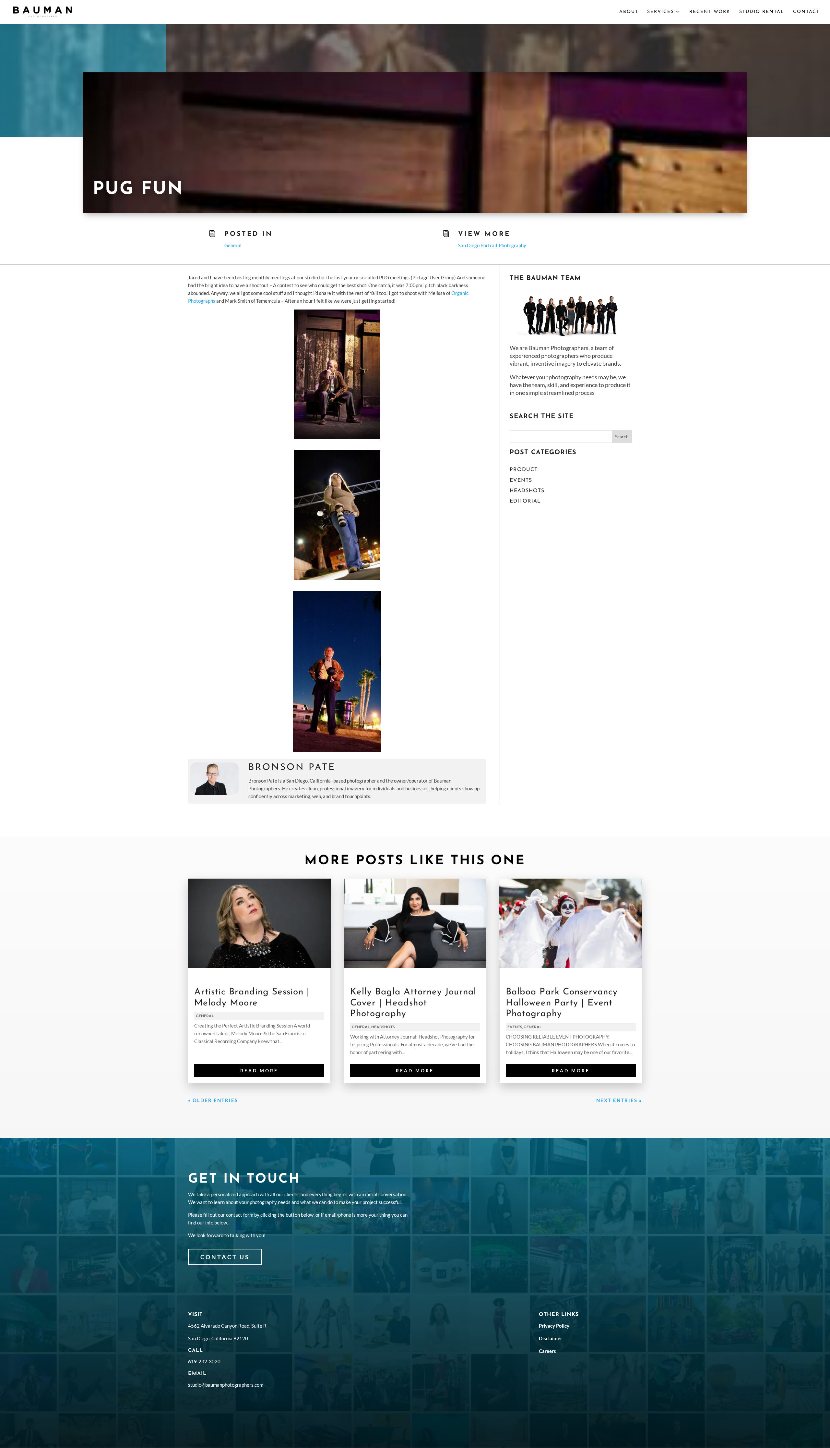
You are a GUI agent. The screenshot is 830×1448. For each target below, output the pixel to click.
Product (524, 469)
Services (660, 12)
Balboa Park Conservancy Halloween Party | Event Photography (562, 1003)
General (233, 245)
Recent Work (709, 12)
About (628, 12)
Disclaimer (550, 1338)
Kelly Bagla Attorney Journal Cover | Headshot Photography (413, 1003)
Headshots (527, 490)
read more (259, 1070)
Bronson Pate (292, 767)
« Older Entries (213, 1100)
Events (521, 480)
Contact (806, 12)
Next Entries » (619, 1100)
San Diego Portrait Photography (492, 245)
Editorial (525, 501)
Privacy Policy (554, 1326)
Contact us (225, 1256)
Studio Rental (761, 12)
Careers (547, 1351)
